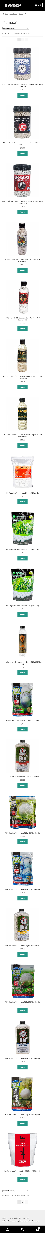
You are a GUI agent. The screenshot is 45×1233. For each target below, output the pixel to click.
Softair (21, 14)
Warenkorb (34, 1227)
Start (6, 14)
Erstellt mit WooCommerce (30, 1221)
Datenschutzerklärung (10, 1221)
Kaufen (22, 95)
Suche (22, 1229)
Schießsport (13, 14)
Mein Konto (7, 1229)
